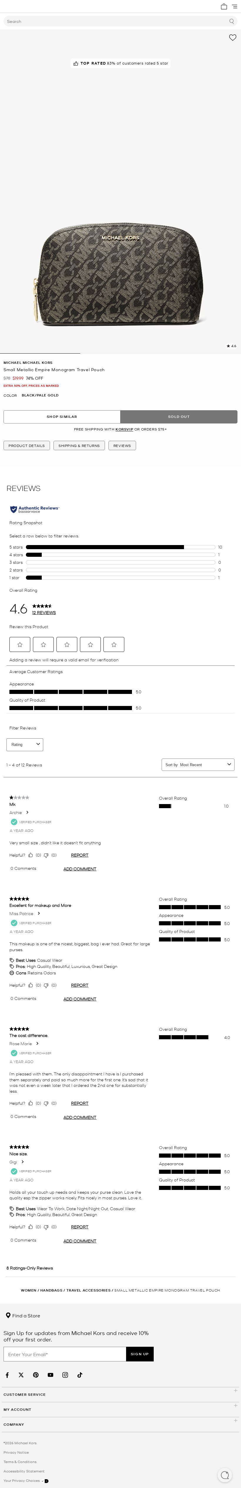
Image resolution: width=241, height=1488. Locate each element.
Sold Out (179, 416)
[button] (225, 1475)
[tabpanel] (120, 191)
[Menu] (234, 6)
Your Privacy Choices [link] (22, 1480)
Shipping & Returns (79, 445)
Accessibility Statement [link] (24, 1471)
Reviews (122, 445)
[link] (6, 1375)
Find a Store (25, 1315)
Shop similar (62, 416)
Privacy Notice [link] (16, 1452)
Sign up (140, 1353)
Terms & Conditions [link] (20, 1461)
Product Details (27, 445)
